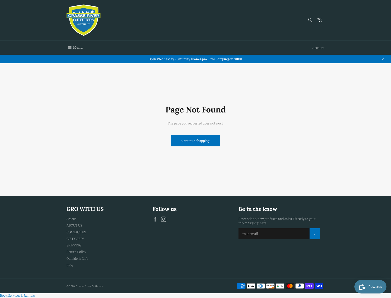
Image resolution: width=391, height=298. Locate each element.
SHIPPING (74, 245)
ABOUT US (74, 225)
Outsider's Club (77, 258)
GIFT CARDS (75, 238)
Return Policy (76, 252)
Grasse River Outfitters (89, 286)
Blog (70, 265)
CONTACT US (76, 232)
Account (318, 47)
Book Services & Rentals (17, 295)
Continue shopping (195, 140)
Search (72, 219)
